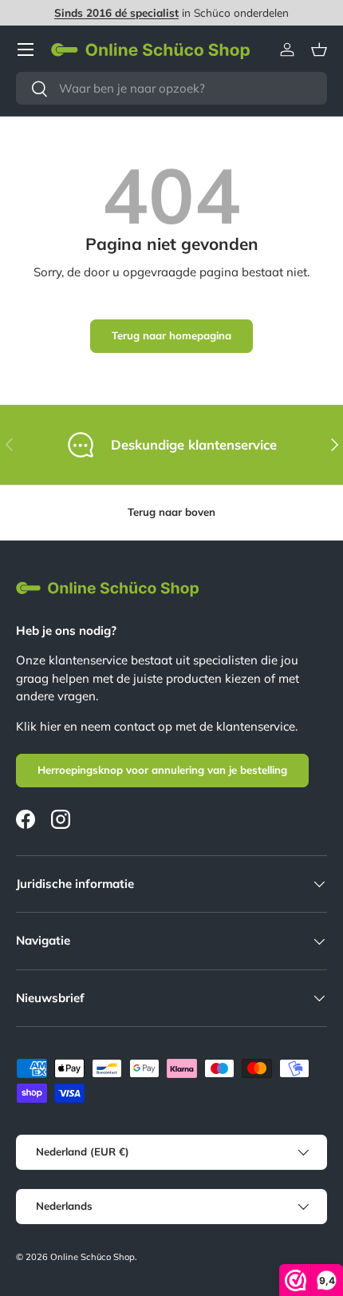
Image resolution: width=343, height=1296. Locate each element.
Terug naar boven (171, 511)
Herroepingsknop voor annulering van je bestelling (162, 769)
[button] (319, 49)
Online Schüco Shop (92, 1256)
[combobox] (171, 88)
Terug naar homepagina (171, 335)
